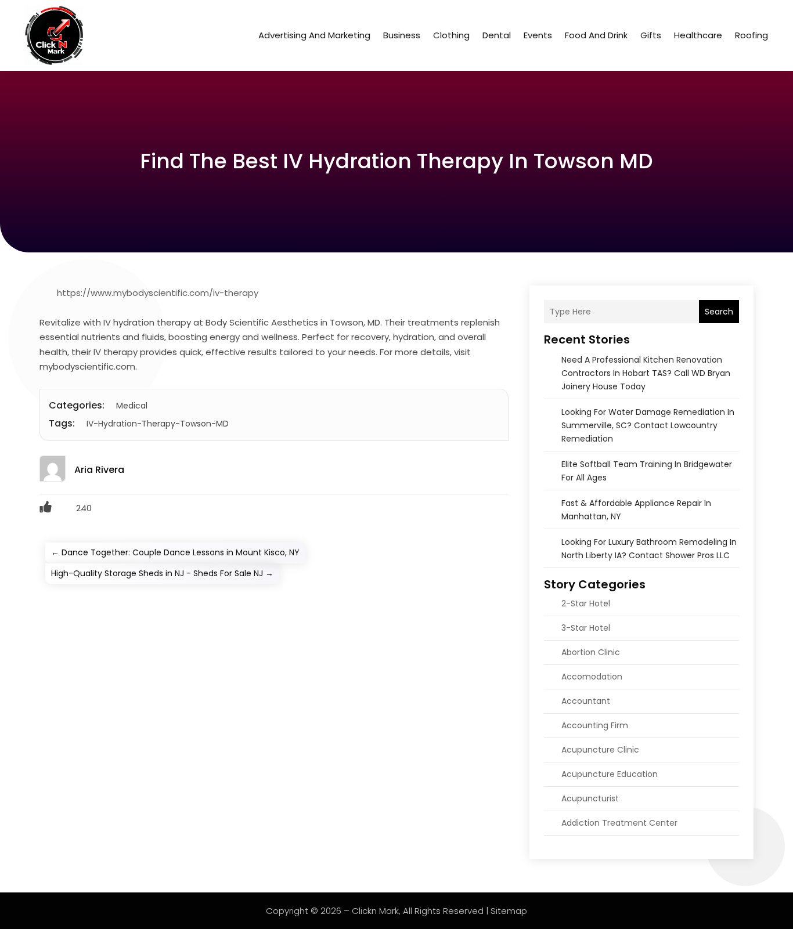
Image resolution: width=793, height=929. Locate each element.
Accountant (585, 701)
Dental (496, 35)
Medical (131, 405)
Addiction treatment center (619, 823)
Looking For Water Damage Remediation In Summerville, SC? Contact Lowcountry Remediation (647, 425)
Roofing (751, 35)
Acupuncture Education (609, 774)
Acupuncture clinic (600, 750)
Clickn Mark (375, 911)
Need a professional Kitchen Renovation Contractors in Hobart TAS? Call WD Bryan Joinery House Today (645, 373)
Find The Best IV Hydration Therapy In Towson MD (396, 161)
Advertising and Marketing (314, 35)
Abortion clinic (590, 652)
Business (401, 35)
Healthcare (698, 35)
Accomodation (591, 676)
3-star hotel (585, 628)
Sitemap (509, 911)
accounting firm (594, 725)
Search (719, 311)
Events (538, 35)
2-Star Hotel (585, 603)
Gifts (650, 35)
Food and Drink (596, 35)
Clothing (451, 35)
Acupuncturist (590, 798)
